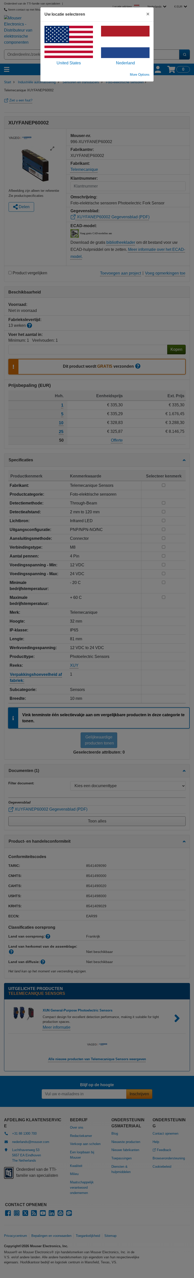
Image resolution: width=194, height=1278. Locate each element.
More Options (140, 74)
